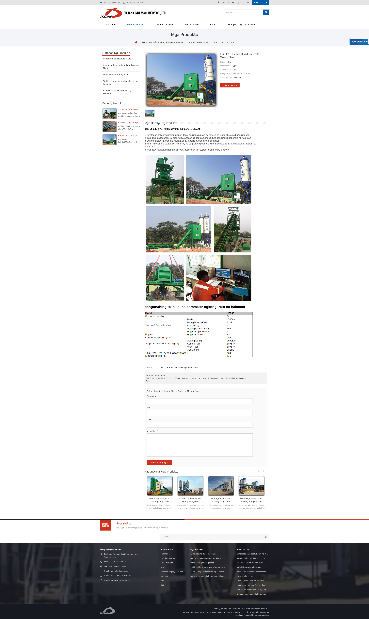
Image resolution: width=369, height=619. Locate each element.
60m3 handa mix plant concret (159, 378)
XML (162, 585)
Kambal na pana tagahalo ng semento (117, 92)
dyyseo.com (263, 615)
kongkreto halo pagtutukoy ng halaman (253, 554)
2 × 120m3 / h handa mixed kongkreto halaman (177, 367)
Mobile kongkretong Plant (116, 74)
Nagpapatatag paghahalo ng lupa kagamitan (253, 594)
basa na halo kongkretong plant (251, 558)
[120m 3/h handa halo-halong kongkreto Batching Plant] (190, 485)
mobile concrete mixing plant (250, 563)
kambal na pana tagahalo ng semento (253, 589)
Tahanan (111, 24)
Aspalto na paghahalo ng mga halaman (208, 576)
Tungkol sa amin (164, 24)
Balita (213, 24)
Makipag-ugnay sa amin (242, 24)
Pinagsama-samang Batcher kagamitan (253, 585)
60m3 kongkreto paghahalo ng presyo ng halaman (196, 378)
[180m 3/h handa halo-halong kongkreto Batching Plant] (221, 485)
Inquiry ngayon (230, 85)
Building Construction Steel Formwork (250, 608)
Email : (151, 419)
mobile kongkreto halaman (249, 567)
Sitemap (164, 576)
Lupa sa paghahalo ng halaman (250, 580)
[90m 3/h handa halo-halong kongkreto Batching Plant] (160, 485)
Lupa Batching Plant (245, 576)
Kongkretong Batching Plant (117, 58)
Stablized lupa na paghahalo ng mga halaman (121, 83)
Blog (162, 580)
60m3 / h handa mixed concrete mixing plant (176, 391)
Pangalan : (152, 396)
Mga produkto (135, 24)
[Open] (359, 41)
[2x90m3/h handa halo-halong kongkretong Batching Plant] (251, 485)
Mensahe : (152, 431)
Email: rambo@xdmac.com (116, 571)
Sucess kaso (192, 24)
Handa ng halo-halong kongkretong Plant (163, 42)
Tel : (149, 407)
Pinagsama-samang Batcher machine (253, 572)
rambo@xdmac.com (112, 2)
